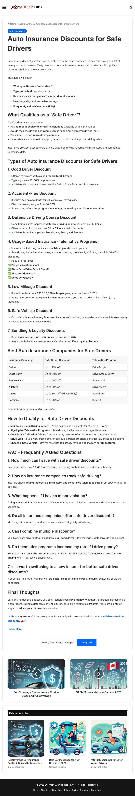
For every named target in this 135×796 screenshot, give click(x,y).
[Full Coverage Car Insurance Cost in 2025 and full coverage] (26, 738)
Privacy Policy (71, 790)
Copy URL (86, 642)
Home (13, 24)
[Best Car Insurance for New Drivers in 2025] (67, 738)
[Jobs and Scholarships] (26, 7)
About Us (46, 790)
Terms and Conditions (91, 790)
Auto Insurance (26, 24)
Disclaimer (57, 790)
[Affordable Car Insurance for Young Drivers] (109, 738)
